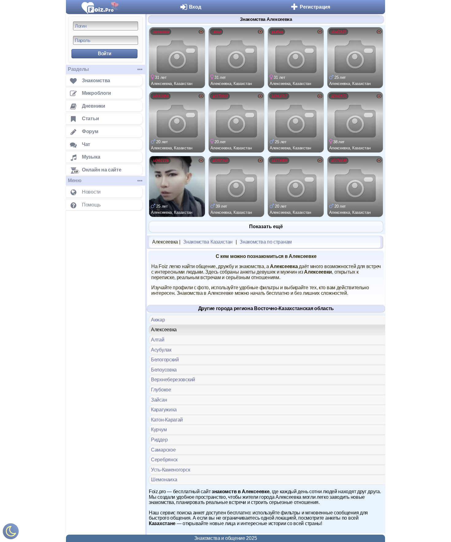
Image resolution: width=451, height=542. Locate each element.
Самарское (163, 449)
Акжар (158, 319)
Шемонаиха (164, 479)
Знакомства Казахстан (208, 241)
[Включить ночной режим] (11, 532)
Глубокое (161, 389)
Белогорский (165, 359)
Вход (195, 7)
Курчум (159, 429)
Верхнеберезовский (173, 379)
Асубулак (161, 349)
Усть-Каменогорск (170, 469)
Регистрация (315, 7)
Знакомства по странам (266, 241)
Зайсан (159, 399)
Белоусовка (164, 369)
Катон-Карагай (167, 419)
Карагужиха (164, 409)
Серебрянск (164, 459)
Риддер (159, 439)
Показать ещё (266, 226)
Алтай (157, 339)
